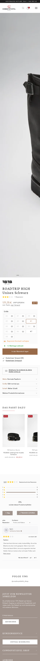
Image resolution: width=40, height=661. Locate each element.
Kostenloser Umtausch (14, 361)
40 (21, 321)
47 (33, 332)
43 (21, 326)
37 (21, 316)
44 (32, 326)
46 (21, 332)
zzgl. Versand (15, 305)
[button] (20, 297)
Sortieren (15, 520)
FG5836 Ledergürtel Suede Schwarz (13, 453)
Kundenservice (13, 633)
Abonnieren (10, 622)
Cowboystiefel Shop (16, 650)
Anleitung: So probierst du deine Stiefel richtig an (20, 371)
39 (10, 321)
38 (32, 316)
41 (33, 321)
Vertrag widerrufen (20, 642)
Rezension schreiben (29, 513)
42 (10, 326)
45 (10, 332)
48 (10, 337)
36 (10, 316)
